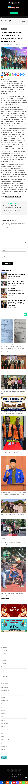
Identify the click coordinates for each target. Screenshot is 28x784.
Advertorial (5, 687)
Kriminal (5, 650)
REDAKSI (5, 653)
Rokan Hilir (5, 670)
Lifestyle (4, 720)
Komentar (5, 227)
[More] (2, 77)
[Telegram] (23, 74)
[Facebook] (2, 74)
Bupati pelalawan (9, 196)
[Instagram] (13, 74)
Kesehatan (5, 644)
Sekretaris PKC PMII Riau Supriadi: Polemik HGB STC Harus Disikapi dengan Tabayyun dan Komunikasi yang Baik (13, 494)
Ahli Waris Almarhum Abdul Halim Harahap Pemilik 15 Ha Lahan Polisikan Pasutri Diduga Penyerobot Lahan (13, 391)
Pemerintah (4, 28)
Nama (3, 245)
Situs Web (4, 256)
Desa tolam (17, 196)
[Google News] (15, 74)
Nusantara (5, 667)
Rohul (3, 743)
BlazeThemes (14, 776)
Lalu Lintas (5, 676)
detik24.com (5, 700)
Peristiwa (4, 733)
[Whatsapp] (10, 74)
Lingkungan (5, 723)
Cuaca (4, 697)
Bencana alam (5, 690)
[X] (5, 74)
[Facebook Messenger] (21, 74)
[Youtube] (18, 74)
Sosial (3, 749)
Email (3, 250)
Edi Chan (4, 44)
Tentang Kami (6, 683)
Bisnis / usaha (5, 694)
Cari (2, 311)
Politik (4, 673)
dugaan (4, 703)
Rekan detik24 (5, 740)
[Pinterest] (7, 74)
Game (3, 707)
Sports (4, 663)
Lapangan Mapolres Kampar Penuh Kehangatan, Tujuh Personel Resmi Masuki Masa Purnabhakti (17, 274)
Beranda (5, 647)
